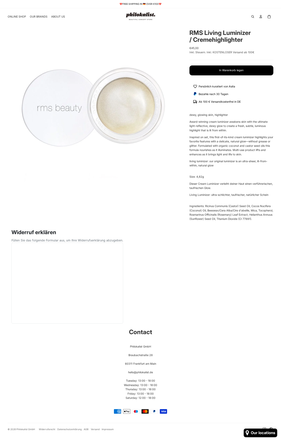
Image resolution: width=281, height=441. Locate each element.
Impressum (108, 429)
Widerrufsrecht (47, 429)
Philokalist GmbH (25, 429)
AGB (86, 429)
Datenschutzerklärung (69, 429)
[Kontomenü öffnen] (261, 16)
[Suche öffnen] (253, 16)
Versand (95, 429)
